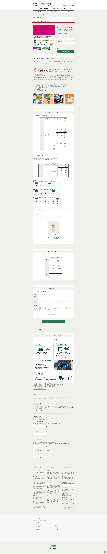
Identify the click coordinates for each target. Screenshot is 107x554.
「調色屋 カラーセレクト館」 (39, 457)
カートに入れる (67, 51)
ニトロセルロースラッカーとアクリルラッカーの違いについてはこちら (53, 314)
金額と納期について (39, 107)
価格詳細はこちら (59, 34)
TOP (105, 552)
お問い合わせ (72, 5)
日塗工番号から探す (55, 8)
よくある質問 (67, 11)
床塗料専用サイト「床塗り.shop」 (59, 537)
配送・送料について (39, 525)
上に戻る (53, 321)
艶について (53, 107)
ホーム (33, 14)
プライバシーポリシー (39, 532)
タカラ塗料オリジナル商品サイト (59, 536)
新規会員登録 (64, 5)
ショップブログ (49, 523)
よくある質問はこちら (40, 433)
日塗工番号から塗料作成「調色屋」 (59, 532)
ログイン (68, 5)
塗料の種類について (67, 107)
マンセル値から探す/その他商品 (44, 8)
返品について (38, 526)
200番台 (43, 14)
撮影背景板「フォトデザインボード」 (60, 538)
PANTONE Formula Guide (38, 14)
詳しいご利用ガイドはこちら (40, 388)
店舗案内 (37, 529)
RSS (47, 525)
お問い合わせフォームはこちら (39, 425)
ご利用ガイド (39, 11)
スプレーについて (53, 11)
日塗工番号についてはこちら (40, 410)
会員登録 (56, 525)
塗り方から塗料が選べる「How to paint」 (60, 535)
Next (53, 35)
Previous (33, 35)
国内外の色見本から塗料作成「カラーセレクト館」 (61, 533)
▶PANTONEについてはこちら (38, 64)
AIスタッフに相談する (40, 421)
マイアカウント (59, 5)
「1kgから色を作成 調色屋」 (40, 445)
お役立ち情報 (64, 8)
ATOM (49, 525)
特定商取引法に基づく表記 (39, 530)
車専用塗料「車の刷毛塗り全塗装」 (59, 534)
